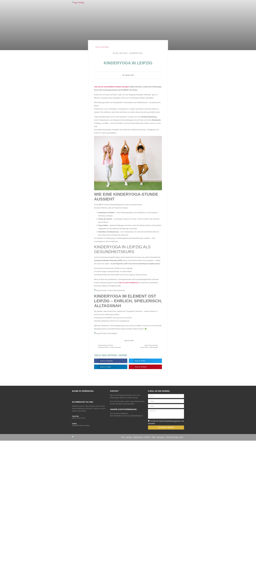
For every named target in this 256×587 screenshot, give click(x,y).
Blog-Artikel (120, 53)
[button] (110, 361)
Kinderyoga (136, 53)
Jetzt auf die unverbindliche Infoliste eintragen (111, 87)
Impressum (160, 437)
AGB (153, 437)
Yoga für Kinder (129, 340)
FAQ (122, 437)
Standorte (130, 404)
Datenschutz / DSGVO (141, 437)
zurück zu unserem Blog (101, 47)
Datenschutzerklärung (166, 421)
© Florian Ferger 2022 (174, 437)
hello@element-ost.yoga (80, 425)
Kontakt (129, 437)
